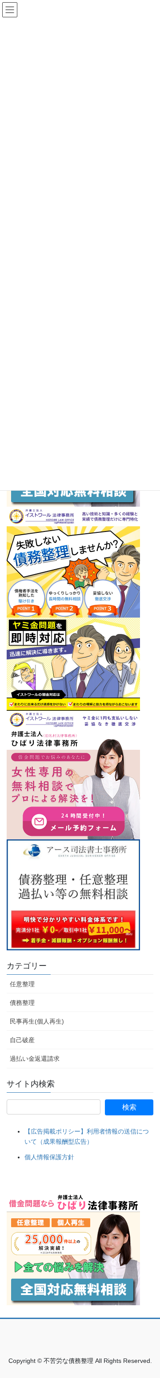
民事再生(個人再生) (37, 1021)
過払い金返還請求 (35, 1058)
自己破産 (22, 1039)
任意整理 (22, 984)
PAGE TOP (147, 1329)
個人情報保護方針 (49, 1157)
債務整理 (22, 1002)
